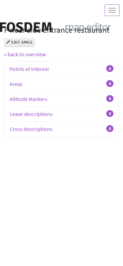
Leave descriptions (60, 113)
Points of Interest (60, 68)
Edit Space (21, 42)
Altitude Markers (60, 98)
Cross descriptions (60, 128)
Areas (60, 83)
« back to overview (25, 54)
